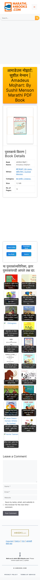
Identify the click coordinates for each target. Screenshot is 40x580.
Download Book (26, 247)
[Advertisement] (20, 43)
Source (26, 254)
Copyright (9, 541)
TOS (23, 541)
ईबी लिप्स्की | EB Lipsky (24, 169)
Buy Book (11, 254)
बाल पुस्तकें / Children (23, 179)
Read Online (11, 247)
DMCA (17, 541)
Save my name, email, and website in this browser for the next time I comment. (19, 504)
